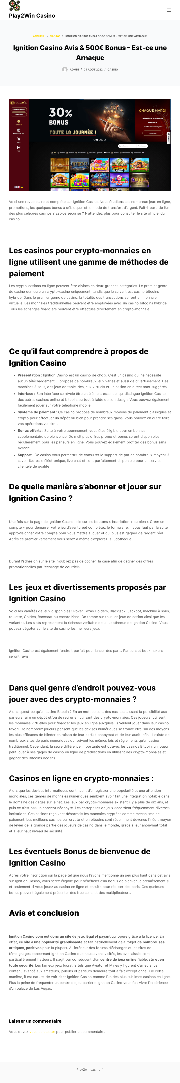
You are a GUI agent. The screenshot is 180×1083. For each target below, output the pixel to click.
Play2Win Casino (32, 15)
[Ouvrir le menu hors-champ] (169, 10)
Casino (113, 69)
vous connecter (42, 1031)
